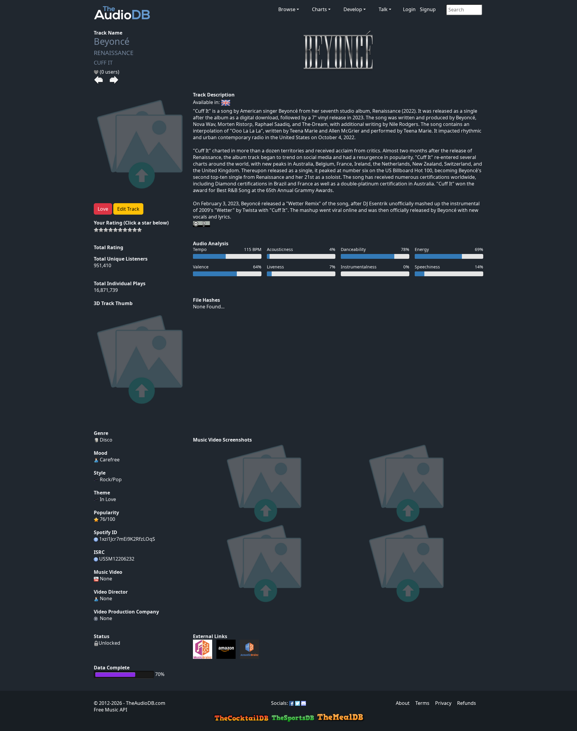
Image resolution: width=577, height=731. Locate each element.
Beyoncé (112, 41)
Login (409, 9)
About (403, 703)
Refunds (466, 703)
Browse (286, 9)
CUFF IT (103, 62)
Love (103, 209)
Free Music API (110, 709)
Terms (422, 703)
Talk (383, 9)
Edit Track (128, 209)
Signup (428, 9)
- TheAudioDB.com (143, 703)
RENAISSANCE (113, 53)
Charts (319, 9)
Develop (352, 9)
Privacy (443, 703)
